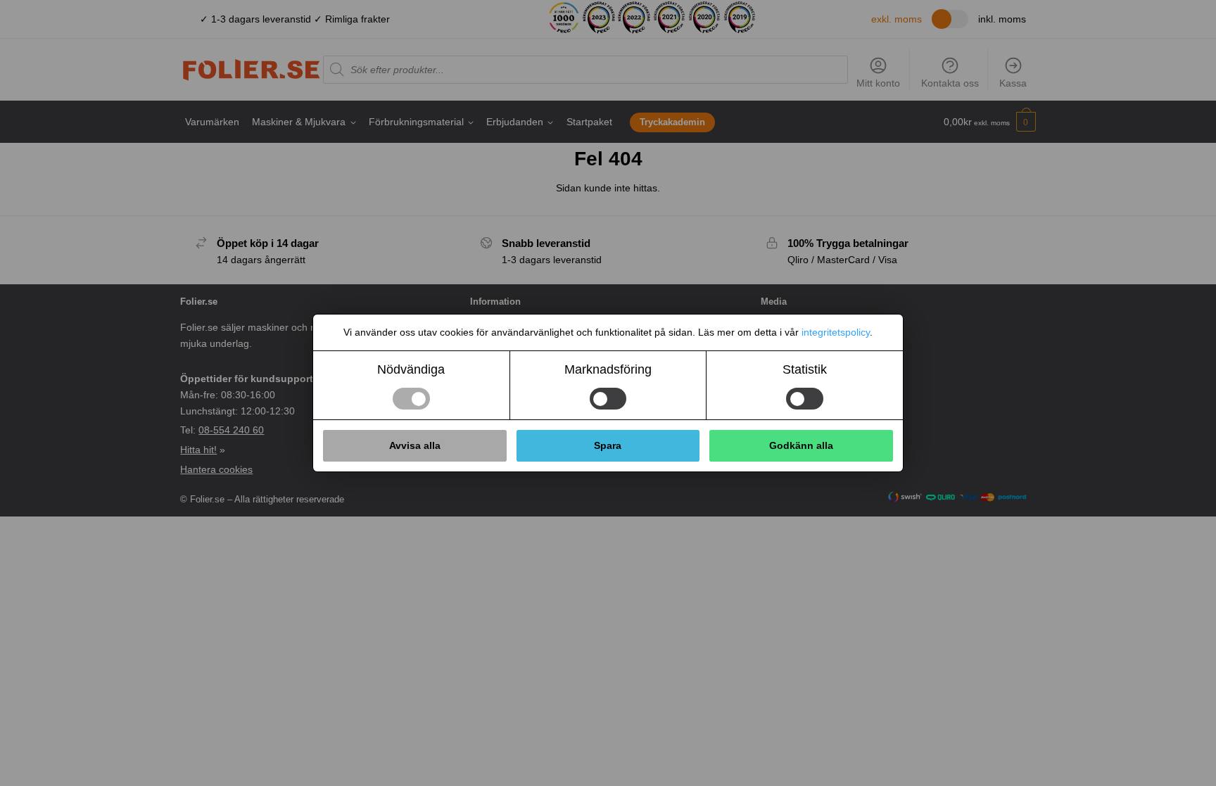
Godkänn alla (801, 445)
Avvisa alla (415, 445)
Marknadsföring (608, 369)
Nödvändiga (411, 369)
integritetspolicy (836, 332)
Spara (607, 445)
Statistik (805, 369)
